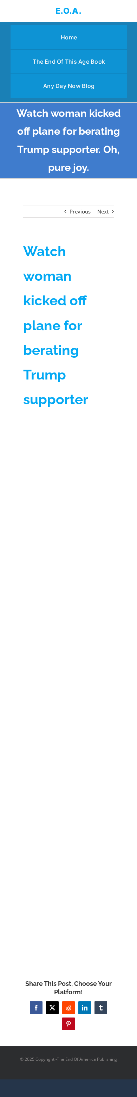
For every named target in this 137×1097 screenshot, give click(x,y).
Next (103, 211)
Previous (80, 211)
